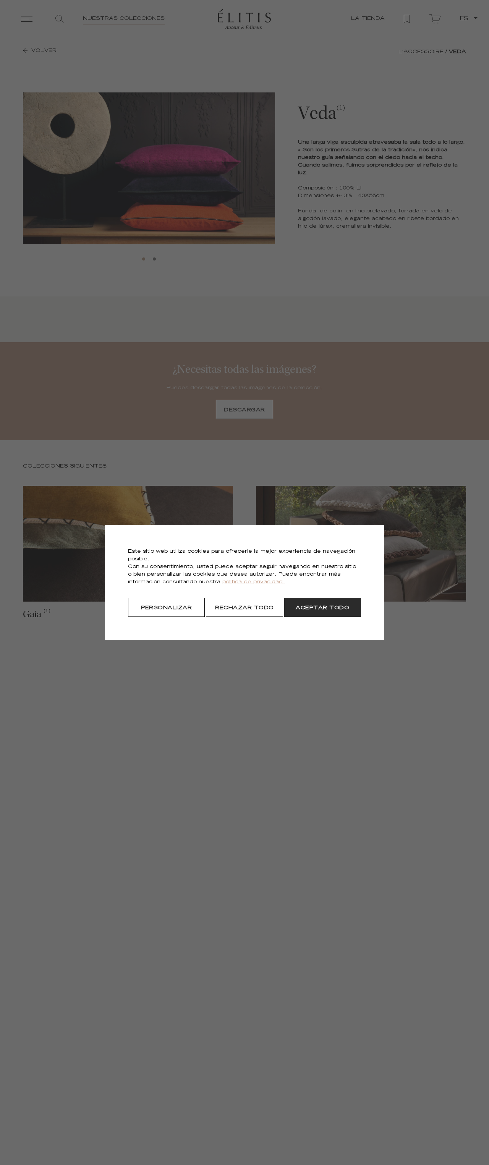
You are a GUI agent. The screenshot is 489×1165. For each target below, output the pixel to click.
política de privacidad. (253, 582)
